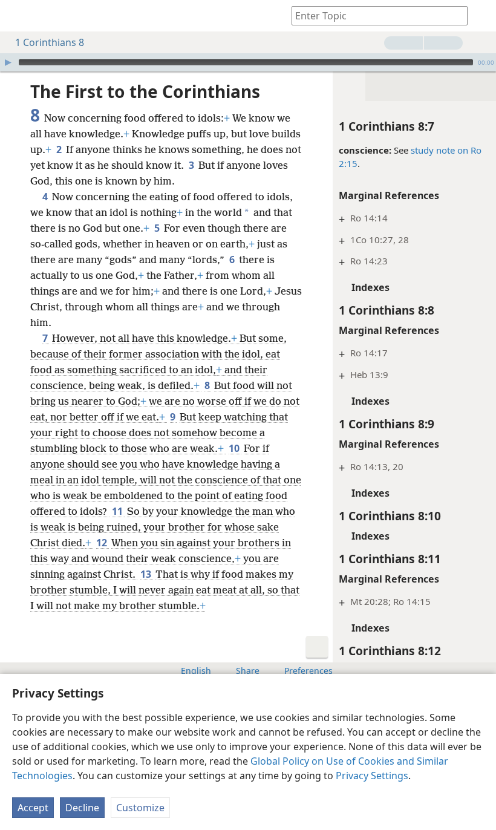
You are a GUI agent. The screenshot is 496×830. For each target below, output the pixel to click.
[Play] (8, 62)
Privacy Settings (372, 775)
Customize (140, 807)
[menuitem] (18, 15)
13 (146, 574)
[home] (18, 15)
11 (118, 511)
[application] (248, 62)
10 (235, 448)
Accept (33, 807)
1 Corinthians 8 (49, 42)
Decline (82, 807)
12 (102, 542)
